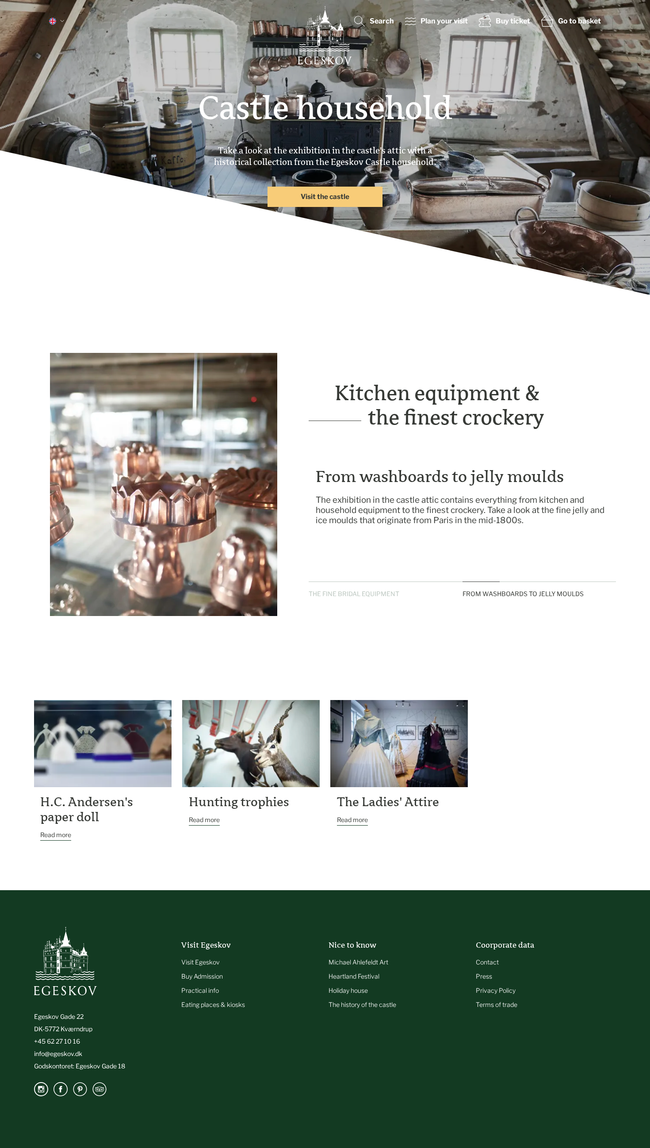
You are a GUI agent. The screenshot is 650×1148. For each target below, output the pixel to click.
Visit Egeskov (200, 962)
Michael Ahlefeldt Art (358, 962)
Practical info (200, 990)
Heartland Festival (354, 976)
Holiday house (348, 990)
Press (484, 976)
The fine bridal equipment (354, 593)
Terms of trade (496, 1004)
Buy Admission (202, 976)
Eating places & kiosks (213, 1004)
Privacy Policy (496, 990)
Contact (487, 962)
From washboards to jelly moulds (523, 593)
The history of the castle (362, 1004)
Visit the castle (325, 196)
